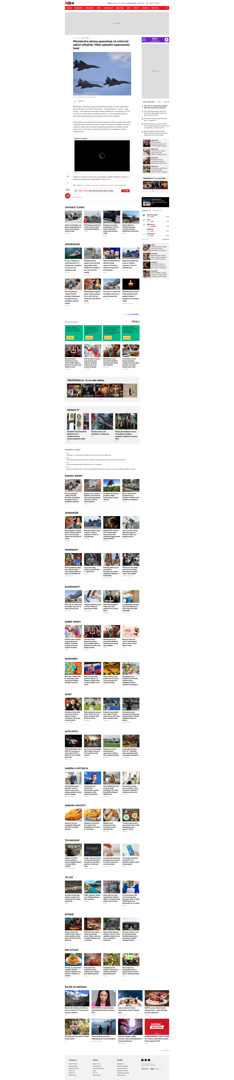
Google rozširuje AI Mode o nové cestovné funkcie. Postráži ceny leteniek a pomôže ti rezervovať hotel (92, 862)
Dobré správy (73, 621)
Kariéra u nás (72, 1070)
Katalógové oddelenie (122, 1070)
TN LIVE (69, 877)
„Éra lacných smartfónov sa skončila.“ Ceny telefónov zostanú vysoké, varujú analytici (130, 861)
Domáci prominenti (69, 575)
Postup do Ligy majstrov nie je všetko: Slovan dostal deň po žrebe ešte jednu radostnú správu (111, 715)
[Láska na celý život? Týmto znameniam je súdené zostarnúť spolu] (146, 202)
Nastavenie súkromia (74, 1068)
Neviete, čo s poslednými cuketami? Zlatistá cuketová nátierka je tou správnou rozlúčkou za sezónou (73, 972)
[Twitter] (149, 1060)
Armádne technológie (70, 868)
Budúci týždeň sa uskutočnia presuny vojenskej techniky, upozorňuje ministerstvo (130, 228)
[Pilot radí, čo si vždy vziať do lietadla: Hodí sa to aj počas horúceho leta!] (73, 596)
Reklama (95, 1060)
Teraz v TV (146, 210)
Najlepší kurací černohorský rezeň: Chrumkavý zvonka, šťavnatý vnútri (109, 826)
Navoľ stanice (145, 239)
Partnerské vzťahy (156, 199)
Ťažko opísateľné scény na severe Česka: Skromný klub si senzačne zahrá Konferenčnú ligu (92, 715)
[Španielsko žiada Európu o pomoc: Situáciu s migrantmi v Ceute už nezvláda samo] (92, 522)
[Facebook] (142, 1060)
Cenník (94, 1070)
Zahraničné (79, 8)
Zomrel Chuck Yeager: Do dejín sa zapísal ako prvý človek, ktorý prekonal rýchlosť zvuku (73, 228)
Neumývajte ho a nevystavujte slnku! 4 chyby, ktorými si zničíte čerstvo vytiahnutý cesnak (130, 971)
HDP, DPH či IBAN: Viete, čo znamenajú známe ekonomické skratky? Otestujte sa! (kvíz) (73, 680)
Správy (68, 441)
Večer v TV (157, 210)
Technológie (72, 840)
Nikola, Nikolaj (132, 3)
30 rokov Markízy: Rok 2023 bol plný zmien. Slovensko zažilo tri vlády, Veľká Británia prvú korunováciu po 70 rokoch (130, 899)
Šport (99, 8)
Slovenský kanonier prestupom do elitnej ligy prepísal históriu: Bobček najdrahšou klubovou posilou (130, 716)
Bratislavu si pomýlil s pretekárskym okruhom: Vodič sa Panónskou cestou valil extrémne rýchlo (111, 229)
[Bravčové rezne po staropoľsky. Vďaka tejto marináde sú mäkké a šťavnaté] (73, 815)
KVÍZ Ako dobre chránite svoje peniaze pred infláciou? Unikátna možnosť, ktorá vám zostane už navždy (92, 363)
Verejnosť (95, 185)
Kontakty (120, 1060)
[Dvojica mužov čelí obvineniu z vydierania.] (102, 421)
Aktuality (86, 796)
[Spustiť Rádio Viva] (155, 38)
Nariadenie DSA (72, 1075)
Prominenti (90, 8)
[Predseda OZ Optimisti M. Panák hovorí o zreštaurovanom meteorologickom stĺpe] (78, 421)
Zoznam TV (73, 409)
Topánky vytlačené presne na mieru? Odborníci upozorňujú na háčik (92, 607)
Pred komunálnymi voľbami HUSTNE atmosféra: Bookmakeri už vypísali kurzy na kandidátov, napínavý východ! (100, 469)
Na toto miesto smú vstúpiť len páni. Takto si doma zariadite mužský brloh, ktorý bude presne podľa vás (73, 936)
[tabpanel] (155, 120)
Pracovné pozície (71, 322)
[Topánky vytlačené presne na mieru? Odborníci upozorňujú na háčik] (92, 596)
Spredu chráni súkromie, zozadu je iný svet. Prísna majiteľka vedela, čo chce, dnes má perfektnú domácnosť (111, 936)
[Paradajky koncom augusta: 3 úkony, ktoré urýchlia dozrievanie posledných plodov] (111, 959)
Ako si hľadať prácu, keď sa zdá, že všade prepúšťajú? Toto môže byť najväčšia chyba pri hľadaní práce (111, 790)
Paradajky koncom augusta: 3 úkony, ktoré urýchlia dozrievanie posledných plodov (110, 971)
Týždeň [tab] (166, 102)
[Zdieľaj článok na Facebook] (67, 183)
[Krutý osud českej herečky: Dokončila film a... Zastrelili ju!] (92, 559)
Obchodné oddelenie (122, 1068)
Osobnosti (86, 573)
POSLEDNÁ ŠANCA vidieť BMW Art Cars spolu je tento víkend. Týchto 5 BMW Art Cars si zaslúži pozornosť (73, 753)
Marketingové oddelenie (123, 1073)
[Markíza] (144, 215)
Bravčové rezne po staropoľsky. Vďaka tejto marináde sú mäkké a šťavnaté (72, 826)
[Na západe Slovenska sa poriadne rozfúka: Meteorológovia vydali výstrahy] (111, 485)
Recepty (66, 978)
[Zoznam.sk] (146, 1069)
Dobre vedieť (68, 369)
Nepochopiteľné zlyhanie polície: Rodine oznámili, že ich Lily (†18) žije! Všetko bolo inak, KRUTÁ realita (73, 535)
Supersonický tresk (120, 185)
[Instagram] (146, 1060)
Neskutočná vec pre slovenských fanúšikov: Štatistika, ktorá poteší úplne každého (110, 362)
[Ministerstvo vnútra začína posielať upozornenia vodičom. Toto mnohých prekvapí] (111, 741)
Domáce (69, 8)
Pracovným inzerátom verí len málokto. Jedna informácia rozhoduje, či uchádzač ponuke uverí (130, 789)
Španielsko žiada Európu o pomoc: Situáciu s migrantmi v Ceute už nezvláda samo (92, 534)
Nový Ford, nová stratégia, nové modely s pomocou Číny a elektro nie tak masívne (92, 752)
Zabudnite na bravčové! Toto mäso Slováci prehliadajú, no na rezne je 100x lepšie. (92, 826)
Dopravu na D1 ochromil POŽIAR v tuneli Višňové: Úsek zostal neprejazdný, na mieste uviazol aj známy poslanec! (92, 498)
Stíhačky (88, 185)
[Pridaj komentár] (67, 176)
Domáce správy (74, 475)
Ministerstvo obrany (105, 185)
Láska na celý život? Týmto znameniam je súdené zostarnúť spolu (159, 202)
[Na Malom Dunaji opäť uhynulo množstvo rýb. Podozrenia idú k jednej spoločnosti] (73, 887)
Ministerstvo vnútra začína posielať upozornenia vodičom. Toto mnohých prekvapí (111, 752)
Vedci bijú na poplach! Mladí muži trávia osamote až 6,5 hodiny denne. (110, 608)
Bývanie (69, 914)
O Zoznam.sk (73, 1060)
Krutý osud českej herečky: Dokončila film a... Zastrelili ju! (84, 464)
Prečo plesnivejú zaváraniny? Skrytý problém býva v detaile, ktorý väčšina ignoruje (91, 971)
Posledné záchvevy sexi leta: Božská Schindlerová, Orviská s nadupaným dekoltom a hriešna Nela (111, 572)
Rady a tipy (125, 831)
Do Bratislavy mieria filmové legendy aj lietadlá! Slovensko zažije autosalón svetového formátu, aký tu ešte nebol (130, 363)
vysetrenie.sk (125, 612)
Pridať (126, 191)
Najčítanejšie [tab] (149, 102)
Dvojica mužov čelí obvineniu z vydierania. (100, 432)
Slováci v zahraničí (126, 722)
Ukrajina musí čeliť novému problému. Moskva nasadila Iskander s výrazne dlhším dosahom (73, 862)
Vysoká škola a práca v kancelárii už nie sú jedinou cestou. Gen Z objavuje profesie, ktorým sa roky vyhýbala (73, 790)
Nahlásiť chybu (77, 197)
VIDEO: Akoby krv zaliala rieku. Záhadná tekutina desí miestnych (92, 897)
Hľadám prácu (125, 794)
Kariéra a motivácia (76, 768)
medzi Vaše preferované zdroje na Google (95, 191)
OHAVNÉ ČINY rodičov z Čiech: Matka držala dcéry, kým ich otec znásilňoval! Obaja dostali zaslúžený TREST (111, 535)
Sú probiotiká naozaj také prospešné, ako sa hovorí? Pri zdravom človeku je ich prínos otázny (111, 861)
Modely (85, 757)
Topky (82, 38)
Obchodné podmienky (98, 1068)
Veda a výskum (106, 866)
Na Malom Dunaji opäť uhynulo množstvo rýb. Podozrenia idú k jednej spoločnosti (72, 898)
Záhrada (105, 976)
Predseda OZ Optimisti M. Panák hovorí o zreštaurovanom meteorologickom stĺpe (77, 435)
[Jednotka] (144, 225)
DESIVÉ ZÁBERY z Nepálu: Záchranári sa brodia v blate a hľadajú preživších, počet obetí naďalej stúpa (159, 274)
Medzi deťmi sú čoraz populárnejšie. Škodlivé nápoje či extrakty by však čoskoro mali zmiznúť (111, 898)
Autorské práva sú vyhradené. (148, 1065)
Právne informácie (73, 1064)
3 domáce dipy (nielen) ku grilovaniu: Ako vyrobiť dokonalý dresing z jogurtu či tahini (130, 826)
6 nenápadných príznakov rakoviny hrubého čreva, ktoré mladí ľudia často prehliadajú (130, 608)
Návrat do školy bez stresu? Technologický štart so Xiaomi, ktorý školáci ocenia (129, 642)
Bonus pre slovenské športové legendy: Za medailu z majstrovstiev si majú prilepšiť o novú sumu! (92, 681)
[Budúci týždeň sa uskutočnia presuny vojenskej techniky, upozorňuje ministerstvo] (130, 217)
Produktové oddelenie (122, 1066)
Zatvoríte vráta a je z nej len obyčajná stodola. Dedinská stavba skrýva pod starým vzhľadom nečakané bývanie (130, 936)
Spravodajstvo (120, 1064)
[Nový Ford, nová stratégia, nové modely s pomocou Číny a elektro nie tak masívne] (92, 741)
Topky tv (136, 8)
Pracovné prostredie (69, 796)
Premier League (68, 722)
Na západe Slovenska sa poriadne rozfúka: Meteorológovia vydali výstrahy (111, 497)
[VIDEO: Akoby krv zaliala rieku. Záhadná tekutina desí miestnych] (92, 887)
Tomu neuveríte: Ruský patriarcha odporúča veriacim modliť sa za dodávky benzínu (129, 534)
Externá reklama (97, 1066)
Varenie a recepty (75, 805)
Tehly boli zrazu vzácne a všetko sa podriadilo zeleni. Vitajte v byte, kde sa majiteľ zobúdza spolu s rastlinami (92, 936)
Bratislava (124, 501)
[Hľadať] (167, 8)
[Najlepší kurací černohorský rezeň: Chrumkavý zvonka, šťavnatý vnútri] (111, 815)
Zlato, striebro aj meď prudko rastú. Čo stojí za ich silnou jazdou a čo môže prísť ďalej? (111, 680)
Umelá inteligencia (88, 868)
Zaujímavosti (108, 8)
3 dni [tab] (158, 102)
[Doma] (144, 229)
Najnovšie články (73, 450)
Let (83, 185)
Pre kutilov (72, 949)
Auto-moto (71, 731)
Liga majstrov (106, 720)
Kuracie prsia (106, 831)
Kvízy (128, 8)
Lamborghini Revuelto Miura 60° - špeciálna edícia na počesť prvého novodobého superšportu (130, 752)
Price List (95, 1073)
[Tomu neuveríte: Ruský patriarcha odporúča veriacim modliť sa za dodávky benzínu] (130, 522)
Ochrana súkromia (73, 1066)
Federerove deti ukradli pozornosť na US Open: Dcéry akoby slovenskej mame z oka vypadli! (130, 571)
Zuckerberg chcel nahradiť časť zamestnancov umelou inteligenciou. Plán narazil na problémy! (91, 790)
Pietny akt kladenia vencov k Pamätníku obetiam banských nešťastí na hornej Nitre (126, 435)
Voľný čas (154, 8)
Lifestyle (145, 8)
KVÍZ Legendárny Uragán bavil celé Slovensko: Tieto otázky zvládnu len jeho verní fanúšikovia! (96, 460)
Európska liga (87, 720)
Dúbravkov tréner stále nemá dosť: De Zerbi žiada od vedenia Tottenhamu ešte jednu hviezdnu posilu (72, 716)
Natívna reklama (97, 1075)
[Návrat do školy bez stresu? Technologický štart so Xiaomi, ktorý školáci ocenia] (130, 631)
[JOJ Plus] (144, 234)
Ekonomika (120, 8)
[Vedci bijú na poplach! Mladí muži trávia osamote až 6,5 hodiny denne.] (111, 596)
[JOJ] (144, 220)
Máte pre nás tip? (121, 1075)
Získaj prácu (106, 796)
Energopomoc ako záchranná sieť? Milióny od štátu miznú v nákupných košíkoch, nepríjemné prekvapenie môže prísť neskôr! (130, 681)
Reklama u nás (96, 1064)
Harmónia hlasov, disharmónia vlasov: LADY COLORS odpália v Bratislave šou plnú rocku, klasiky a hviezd (73, 363)
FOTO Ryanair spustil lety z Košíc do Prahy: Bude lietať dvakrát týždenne (92, 227)
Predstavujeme (125, 757)
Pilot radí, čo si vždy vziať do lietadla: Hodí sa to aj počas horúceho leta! (88, 455)
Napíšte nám (72, 1073)
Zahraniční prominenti (127, 575)
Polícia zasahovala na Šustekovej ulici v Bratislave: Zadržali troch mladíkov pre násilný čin (130, 497)
